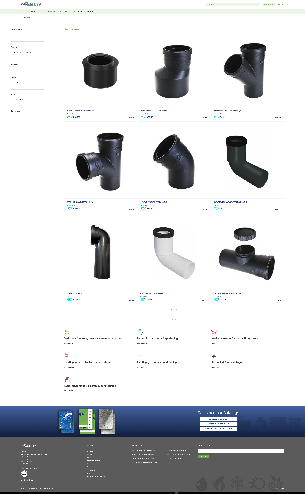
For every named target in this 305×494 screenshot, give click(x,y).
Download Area (92, 467)
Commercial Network (93, 460)
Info (173, 493)
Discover (131, 118)
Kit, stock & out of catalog (174, 458)
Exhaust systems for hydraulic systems (178, 454)
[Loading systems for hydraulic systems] (26, 11)
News (89, 457)
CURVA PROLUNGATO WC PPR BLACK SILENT (230, 202)
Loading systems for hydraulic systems (143, 454)
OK (176, 493)
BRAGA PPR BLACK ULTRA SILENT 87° (80, 202)
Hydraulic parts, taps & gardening (177, 450)
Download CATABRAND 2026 (218, 424)
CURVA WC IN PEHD (74, 293)
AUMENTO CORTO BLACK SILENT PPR (80, 111)
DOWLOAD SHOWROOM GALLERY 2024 (218, 428)
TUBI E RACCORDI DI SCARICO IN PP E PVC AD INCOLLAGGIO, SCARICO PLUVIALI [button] (51, 11)
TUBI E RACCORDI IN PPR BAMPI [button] (85, 11)
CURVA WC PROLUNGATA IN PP (151, 293)
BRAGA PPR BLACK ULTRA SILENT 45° (227, 111)
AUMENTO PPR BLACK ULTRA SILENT (153, 111)
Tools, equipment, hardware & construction (145, 462)
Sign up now (203, 456)
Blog (88, 473)
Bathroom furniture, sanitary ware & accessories (146, 450)
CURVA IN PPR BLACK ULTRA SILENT (153, 202)
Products (90, 451)
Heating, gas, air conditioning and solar (143, 458)
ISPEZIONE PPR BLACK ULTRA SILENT (227, 293)
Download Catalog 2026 (218, 419)
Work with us (91, 470)
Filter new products (19, 99)
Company (90, 454)
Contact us (90, 464)
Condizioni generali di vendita (96, 476)
